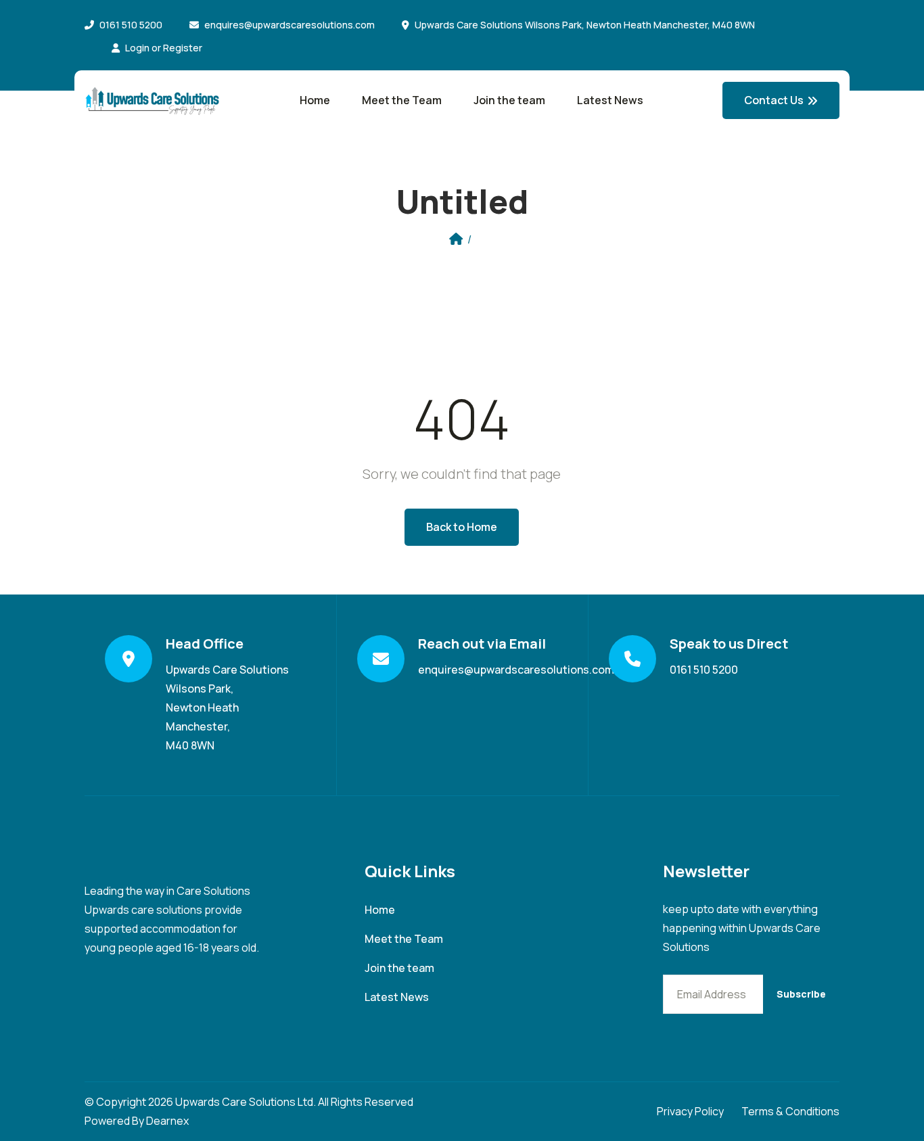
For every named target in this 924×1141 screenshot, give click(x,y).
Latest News (610, 100)
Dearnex (167, 1120)
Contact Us (774, 100)
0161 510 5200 (130, 24)
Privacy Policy (690, 1111)
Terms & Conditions (790, 1111)
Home (315, 100)
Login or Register (163, 47)
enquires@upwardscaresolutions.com (289, 24)
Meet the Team (402, 100)
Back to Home (461, 526)
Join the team (509, 100)
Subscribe (801, 993)
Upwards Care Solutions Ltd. (245, 1101)
